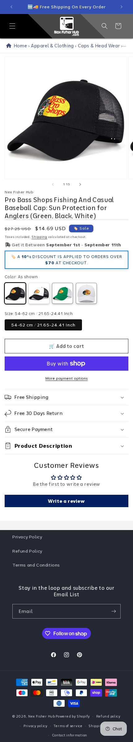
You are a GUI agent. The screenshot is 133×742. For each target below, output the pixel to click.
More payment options (66, 378)
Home (19, 46)
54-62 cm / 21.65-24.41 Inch (43, 325)
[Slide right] (80, 184)
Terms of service (68, 726)
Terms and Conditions (36, 565)
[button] (12, 26)
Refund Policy (27, 551)
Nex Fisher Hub (41, 716)
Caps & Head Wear (99, 46)
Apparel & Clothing (52, 46)
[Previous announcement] (11, 7)
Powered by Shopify (73, 716)
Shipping (39, 237)
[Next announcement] (121, 7)
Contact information (69, 735)
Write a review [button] (66, 501)
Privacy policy (36, 726)
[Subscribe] (113, 611)
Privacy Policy (27, 537)
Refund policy (108, 716)
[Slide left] (53, 184)
